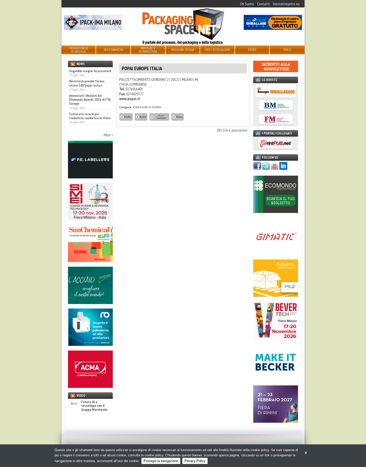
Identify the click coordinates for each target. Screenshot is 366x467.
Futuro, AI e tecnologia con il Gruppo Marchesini (94, 406)
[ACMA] (90, 386)
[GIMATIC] (275, 253)
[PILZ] (275, 295)
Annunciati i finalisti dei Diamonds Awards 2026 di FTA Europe (89, 99)
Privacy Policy (194, 461)
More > (108, 134)
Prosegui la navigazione (161, 461)
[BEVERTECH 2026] (275, 337)
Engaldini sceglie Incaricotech (90, 71)
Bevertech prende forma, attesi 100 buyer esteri (86, 83)
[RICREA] (90, 302)
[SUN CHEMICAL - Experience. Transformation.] (90, 260)
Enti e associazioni (235, 130)
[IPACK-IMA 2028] (93, 28)
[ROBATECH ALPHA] (90, 344)
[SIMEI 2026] (90, 218)
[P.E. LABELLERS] (90, 176)
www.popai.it (129, 98)
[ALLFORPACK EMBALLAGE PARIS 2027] (273, 28)
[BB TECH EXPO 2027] (275, 421)
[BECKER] (275, 379)
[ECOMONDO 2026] (275, 211)
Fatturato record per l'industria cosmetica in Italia (90, 116)
